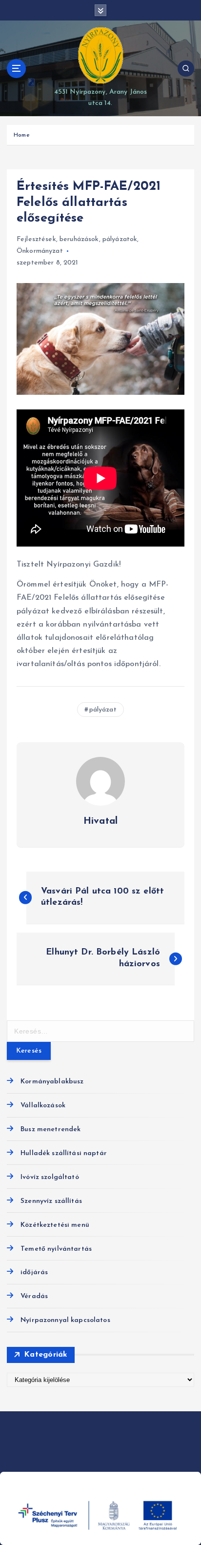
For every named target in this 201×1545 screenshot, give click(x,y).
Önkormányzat (40, 251)
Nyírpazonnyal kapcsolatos (65, 1320)
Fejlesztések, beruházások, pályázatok (77, 239)
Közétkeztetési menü (54, 1225)
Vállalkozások (42, 1105)
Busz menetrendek (50, 1129)
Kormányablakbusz (51, 1081)
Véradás (34, 1296)
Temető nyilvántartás (56, 1249)
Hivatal (100, 821)
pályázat (103, 709)
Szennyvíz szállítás (51, 1201)
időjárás (34, 1272)
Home (22, 135)
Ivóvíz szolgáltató (49, 1177)
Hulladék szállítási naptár (63, 1153)
